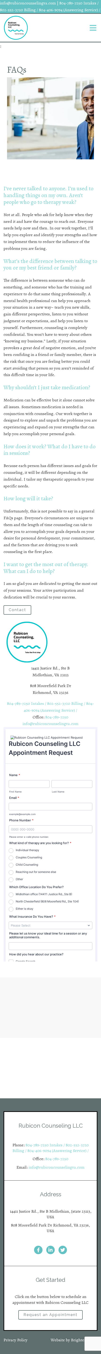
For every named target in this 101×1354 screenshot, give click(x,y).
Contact (17, 610)
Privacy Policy (15, 1340)
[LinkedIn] (50, 1250)
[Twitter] (62, 1250)
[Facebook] (38, 1250)
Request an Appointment (50, 1315)
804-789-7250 (56, 717)
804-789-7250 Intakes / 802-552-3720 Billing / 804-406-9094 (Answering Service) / (50, 1147)
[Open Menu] (93, 28)
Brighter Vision (84, 1340)
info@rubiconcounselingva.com (50, 723)
